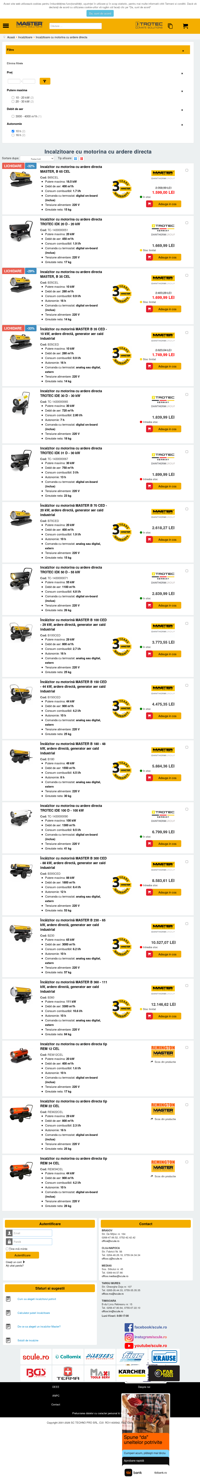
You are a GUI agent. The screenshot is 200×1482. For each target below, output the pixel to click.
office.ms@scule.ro (113, 1293)
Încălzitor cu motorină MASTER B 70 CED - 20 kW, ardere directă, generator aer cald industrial (73, 510)
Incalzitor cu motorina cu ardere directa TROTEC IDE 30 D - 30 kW (71, 393)
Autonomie (14, 123)
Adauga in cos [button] (167, 204)
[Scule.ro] (36, 1357)
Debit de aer (15, 109)
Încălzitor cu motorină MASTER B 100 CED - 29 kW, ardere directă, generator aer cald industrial (73, 624)
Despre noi (144, 1387)
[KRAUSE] (164, 1357)
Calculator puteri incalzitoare (34, 1313)
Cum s (21, 1299)
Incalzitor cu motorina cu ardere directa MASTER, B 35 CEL (71, 274)
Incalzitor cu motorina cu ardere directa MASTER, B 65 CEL (71, 169)
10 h (20, 131)
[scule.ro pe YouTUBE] (146, 1346)
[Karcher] (132, 1373)
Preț (9, 72)
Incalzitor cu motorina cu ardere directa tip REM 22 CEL (73, 1103)
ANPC (55, 1395)
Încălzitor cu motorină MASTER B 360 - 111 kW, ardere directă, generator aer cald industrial (73, 987)
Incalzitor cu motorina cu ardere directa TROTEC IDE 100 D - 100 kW (71, 808)
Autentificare (22, 1255)
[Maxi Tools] (100, 1373)
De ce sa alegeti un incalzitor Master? (39, 1326)
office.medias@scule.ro (115, 1276)
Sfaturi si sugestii (144, 1404)
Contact (55, 1404)
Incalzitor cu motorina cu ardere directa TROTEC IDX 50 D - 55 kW (71, 569)
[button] (45, 81)
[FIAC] (132, 1357)
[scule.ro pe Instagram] (146, 1337)
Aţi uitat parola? (15, 1265)
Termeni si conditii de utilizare (144, 1395)
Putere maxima (17, 90)
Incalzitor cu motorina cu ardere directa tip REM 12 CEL (73, 1046)
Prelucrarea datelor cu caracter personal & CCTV (100, 1413)
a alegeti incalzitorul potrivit (40, 1299)
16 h (20, 135)
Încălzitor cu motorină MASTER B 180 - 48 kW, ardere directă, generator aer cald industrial (72, 748)
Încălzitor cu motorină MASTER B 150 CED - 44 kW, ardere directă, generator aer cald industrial (73, 686)
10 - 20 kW (25, 97)
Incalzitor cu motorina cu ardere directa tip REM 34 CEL (73, 1160)
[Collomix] (68, 1357)
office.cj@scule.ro (112, 1258)
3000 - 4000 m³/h (29, 116)
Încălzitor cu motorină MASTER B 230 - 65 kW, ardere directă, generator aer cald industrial (72, 925)
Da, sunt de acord (100, 13)
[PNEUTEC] (100, 1357)
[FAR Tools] (164, 1373)
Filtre (10, 49)
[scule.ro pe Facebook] (146, 1327)
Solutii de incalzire (28, 1340)
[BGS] (36, 1373)
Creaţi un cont (14, 1262)
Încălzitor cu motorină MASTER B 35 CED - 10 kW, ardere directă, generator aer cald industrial (73, 334)
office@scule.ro (110, 1241)
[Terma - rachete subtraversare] (68, 1373)
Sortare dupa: (11, 158)
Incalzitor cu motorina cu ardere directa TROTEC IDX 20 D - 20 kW (71, 221)
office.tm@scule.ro (112, 1311)
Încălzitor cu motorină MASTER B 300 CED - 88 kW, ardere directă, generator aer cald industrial (73, 863)
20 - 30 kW (25, 101)
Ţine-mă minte (18, 1249)
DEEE (55, 1387)
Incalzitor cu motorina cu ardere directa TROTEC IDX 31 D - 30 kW (71, 450)
